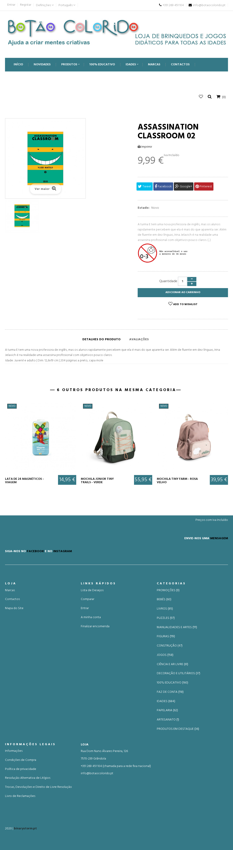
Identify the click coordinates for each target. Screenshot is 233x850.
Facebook (164, 186)
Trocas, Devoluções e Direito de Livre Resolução (38, 787)
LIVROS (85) (165, 608)
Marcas (10, 590)
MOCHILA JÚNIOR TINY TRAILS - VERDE (97, 480)
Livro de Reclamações (20, 796)
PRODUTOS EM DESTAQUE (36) (178, 729)
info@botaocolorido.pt (97, 773)
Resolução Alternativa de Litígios (27, 778)
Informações (14, 751)
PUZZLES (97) (166, 618)
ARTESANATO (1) (168, 719)
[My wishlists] (201, 97)
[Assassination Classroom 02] (22, 216)
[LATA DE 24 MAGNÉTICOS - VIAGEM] (40, 437)
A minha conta (91, 617)
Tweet (146, 186)
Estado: (143, 208)
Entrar (11, 4)
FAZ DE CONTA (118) (170, 692)
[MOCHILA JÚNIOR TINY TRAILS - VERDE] (116, 437)
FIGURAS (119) (166, 636)
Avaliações (139, 339)
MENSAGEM (219, 538)
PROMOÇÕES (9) (168, 590)
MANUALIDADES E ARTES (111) (177, 627)
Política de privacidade (20, 769)
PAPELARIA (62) (167, 710)
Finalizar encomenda (95, 626)
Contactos (12, 599)
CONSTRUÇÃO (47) (169, 645)
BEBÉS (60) (164, 599)
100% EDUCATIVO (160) (172, 682)
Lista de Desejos (92, 590)
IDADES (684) (166, 701)
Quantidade (168, 281)
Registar (25, 4)
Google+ (185, 186)
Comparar (87, 599)
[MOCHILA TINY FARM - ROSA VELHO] (192, 437)
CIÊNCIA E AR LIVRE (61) (172, 664)
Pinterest (205, 186)
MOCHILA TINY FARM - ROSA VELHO (177, 480)
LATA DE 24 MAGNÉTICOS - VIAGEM (24, 480)
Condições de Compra (20, 760)
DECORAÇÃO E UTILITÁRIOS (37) (178, 673)
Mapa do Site (14, 608)
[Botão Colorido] (116, 32)
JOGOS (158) (165, 655)
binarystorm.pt (25, 828)
